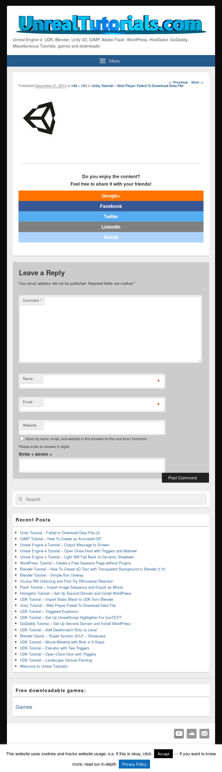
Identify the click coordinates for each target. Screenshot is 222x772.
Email (27, 401)
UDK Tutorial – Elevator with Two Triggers (54, 648)
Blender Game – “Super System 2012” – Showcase (63, 636)
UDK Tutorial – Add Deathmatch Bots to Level (58, 629)
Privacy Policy (134, 764)
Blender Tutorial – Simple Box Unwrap (51, 575)
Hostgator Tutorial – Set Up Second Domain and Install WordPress (75, 593)
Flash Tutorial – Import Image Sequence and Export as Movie (71, 587)
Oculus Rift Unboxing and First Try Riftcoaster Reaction (66, 581)
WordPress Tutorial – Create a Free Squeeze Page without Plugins (75, 563)
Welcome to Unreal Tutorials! (44, 666)
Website (29, 425)
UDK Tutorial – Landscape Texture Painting (56, 660)
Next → (197, 82)
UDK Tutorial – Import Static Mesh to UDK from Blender (66, 599)
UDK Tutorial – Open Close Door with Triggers (58, 654)
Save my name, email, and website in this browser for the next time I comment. (86, 438)
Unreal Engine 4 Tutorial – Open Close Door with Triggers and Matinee (78, 550)
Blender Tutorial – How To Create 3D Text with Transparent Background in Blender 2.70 (92, 569)
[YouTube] (179, 734)
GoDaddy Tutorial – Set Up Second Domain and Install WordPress (75, 623)
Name (28, 378)
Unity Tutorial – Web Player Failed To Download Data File (138, 85)
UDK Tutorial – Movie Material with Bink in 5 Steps (62, 642)
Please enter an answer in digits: (44, 446)
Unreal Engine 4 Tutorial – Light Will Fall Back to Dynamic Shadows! (77, 557)
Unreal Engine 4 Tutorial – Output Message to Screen (64, 544)
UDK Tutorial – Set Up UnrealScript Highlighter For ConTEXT (70, 617)
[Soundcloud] (192, 734)
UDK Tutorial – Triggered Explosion (49, 611)
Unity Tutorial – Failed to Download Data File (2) (60, 532)
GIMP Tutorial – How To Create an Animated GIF (61, 538)
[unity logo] (39, 139)
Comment (32, 300)
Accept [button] (163, 753)
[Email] (204, 734)
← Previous (178, 82)
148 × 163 (79, 85)
